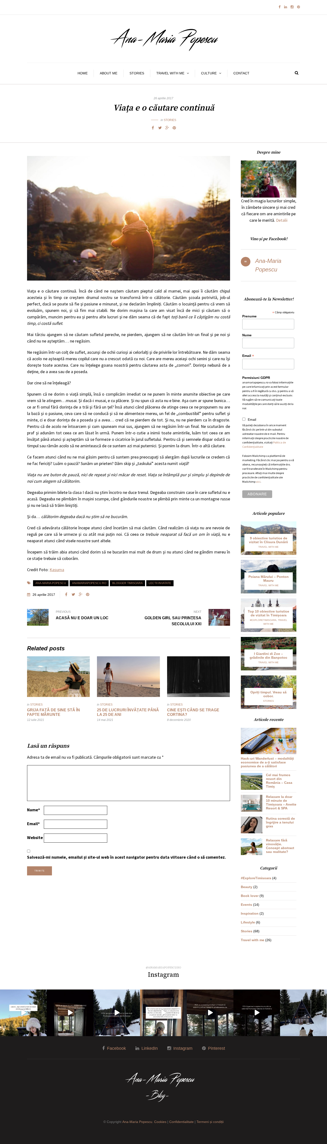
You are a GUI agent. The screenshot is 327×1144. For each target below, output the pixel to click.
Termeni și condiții (210, 1122)
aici (258, 481)
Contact (241, 73)
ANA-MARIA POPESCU (50, 583)
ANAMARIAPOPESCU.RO (89, 583)
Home (83, 73)
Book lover (250, 896)
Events (246, 904)
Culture (209, 73)
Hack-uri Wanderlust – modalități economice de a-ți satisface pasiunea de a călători (267, 762)
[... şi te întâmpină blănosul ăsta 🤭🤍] (116, 1012)
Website (35, 837)
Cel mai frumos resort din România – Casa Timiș (279, 780)
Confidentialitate (181, 1122)
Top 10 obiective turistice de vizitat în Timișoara (268, 613)
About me (108, 73)
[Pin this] (174, 128)
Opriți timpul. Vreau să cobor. (268, 694)
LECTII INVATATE (160, 583)
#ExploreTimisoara (263, 620)
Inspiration (250, 913)
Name (33, 809)
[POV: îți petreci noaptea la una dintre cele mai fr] (256, 1012)
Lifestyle (248, 922)
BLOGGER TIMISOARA (127, 583)
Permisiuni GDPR (256, 378)
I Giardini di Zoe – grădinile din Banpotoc (268, 655)
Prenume (249, 316)
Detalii (282, 220)
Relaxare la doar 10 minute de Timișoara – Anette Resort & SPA (281, 802)
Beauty (246, 887)
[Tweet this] (160, 128)
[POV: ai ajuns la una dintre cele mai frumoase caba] (70, 1012)
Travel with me (170, 73)
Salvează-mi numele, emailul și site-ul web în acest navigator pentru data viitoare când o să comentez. (126, 857)
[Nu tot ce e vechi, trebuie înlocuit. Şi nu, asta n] (163, 1012)
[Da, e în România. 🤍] (210, 1012)
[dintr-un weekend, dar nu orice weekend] (303, 1012)
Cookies (160, 1122)
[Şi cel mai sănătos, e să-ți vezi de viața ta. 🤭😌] (23, 1012)
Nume (247, 335)
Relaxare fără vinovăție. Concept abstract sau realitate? (280, 846)
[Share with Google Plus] (167, 128)
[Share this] (152, 128)
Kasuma (57, 569)
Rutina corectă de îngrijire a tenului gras (280, 822)
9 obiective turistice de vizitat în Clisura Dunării (268, 540)
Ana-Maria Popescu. (137, 1122)
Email (33, 823)
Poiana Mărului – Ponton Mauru (268, 578)
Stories (137, 73)
